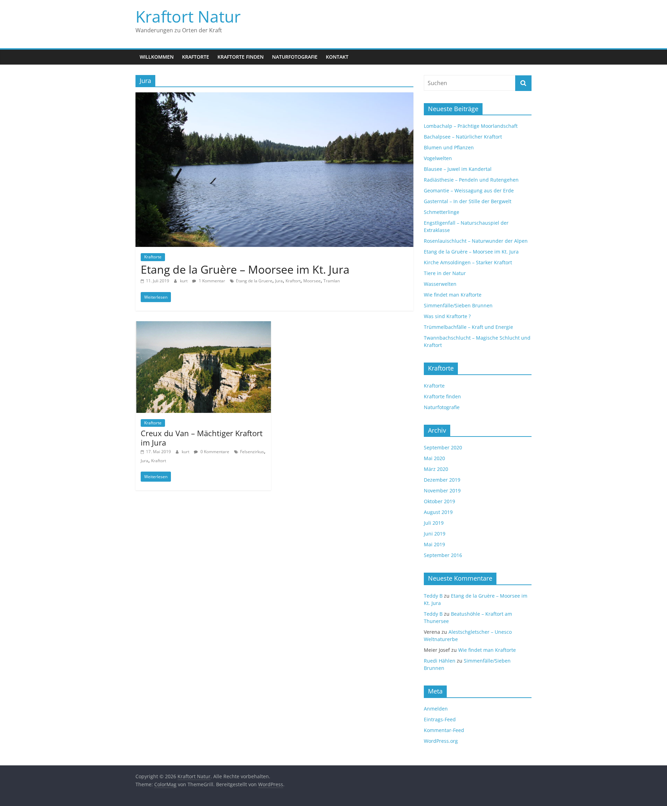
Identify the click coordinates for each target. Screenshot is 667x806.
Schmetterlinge (441, 212)
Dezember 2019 (442, 479)
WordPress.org (441, 741)
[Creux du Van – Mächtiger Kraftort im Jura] (203, 325)
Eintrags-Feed (440, 719)
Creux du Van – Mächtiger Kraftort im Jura (202, 437)
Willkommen (157, 56)
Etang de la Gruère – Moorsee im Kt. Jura (245, 269)
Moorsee (312, 281)
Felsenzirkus (252, 452)
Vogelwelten (438, 158)
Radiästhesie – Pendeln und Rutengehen (471, 179)
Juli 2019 (434, 523)
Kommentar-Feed (444, 730)
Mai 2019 (434, 544)
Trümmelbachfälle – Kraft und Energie (468, 327)
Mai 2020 (434, 458)
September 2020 (443, 447)
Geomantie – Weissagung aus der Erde (469, 190)
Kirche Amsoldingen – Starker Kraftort (468, 262)
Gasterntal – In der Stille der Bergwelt (467, 201)
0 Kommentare (214, 452)
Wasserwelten (440, 284)
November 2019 (442, 490)
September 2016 (443, 555)
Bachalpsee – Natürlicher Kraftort (463, 136)
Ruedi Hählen (439, 660)
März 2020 (436, 469)
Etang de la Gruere (254, 281)
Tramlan (331, 281)
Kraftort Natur (188, 16)
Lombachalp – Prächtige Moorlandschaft (471, 126)
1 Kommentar (211, 281)
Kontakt (337, 56)
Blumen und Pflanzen (449, 147)
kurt (184, 281)
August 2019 (438, 512)
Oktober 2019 (439, 501)
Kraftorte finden (240, 56)
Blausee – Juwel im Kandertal (458, 169)
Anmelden (436, 708)
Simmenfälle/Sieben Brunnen (458, 305)
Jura (279, 281)
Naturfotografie (295, 56)
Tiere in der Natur (445, 273)
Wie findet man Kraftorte (452, 294)
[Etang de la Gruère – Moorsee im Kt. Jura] (274, 96)
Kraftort (293, 281)
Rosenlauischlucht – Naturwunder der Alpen (476, 241)
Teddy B (433, 595)
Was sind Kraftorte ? (447, 316)
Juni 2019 (434, 533)
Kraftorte (195, 56)
